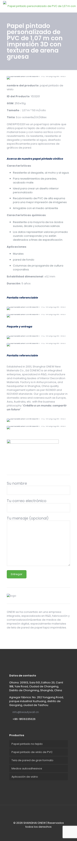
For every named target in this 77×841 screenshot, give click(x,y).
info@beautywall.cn (26, 712)
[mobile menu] (71, 6)
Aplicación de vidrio (24, 777)
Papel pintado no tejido (27, 744)
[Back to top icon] (38, 813)
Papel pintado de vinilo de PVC (32, 752)
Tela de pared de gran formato (32, 760)
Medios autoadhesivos (26, 768)
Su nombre (17, 483)
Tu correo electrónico (26, 501)
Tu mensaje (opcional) (28, 518)
